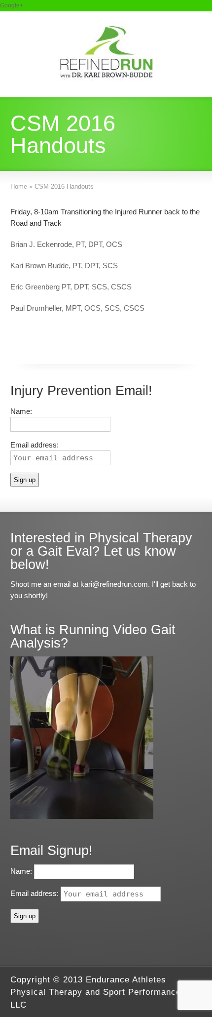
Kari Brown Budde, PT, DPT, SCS (64, 265)
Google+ (11, 5)
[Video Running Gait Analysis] (81, 816)
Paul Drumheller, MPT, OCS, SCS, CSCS (77, 308)
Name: (21, 411)
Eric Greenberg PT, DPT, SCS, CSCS (71, 287)
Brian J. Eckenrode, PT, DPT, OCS (66, 244)
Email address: (35, 893)
